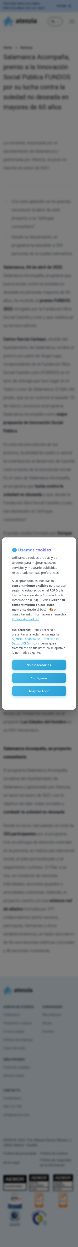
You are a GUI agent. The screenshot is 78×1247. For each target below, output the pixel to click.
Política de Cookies (25, 619)
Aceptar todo (39, 691)
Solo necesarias (39, 665)
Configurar (39, 678)
